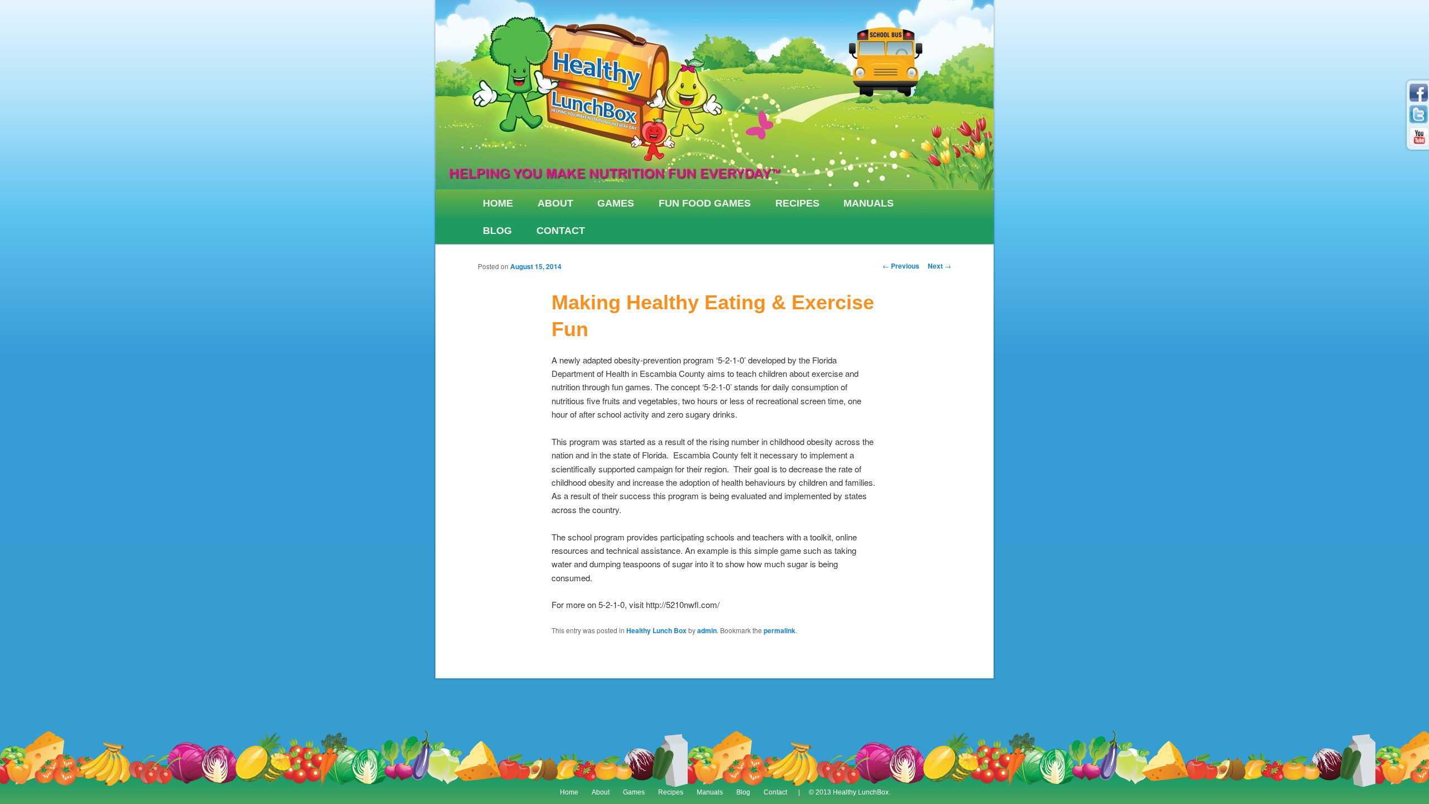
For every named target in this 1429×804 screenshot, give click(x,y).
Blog (497, 230)
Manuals (868, 203)
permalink (779, 630)
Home (498, 203)
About (555, 203)
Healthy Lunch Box (656, 630)
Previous (901, 266)
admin (707, 630)
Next (939, 266)
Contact (560, 230)
